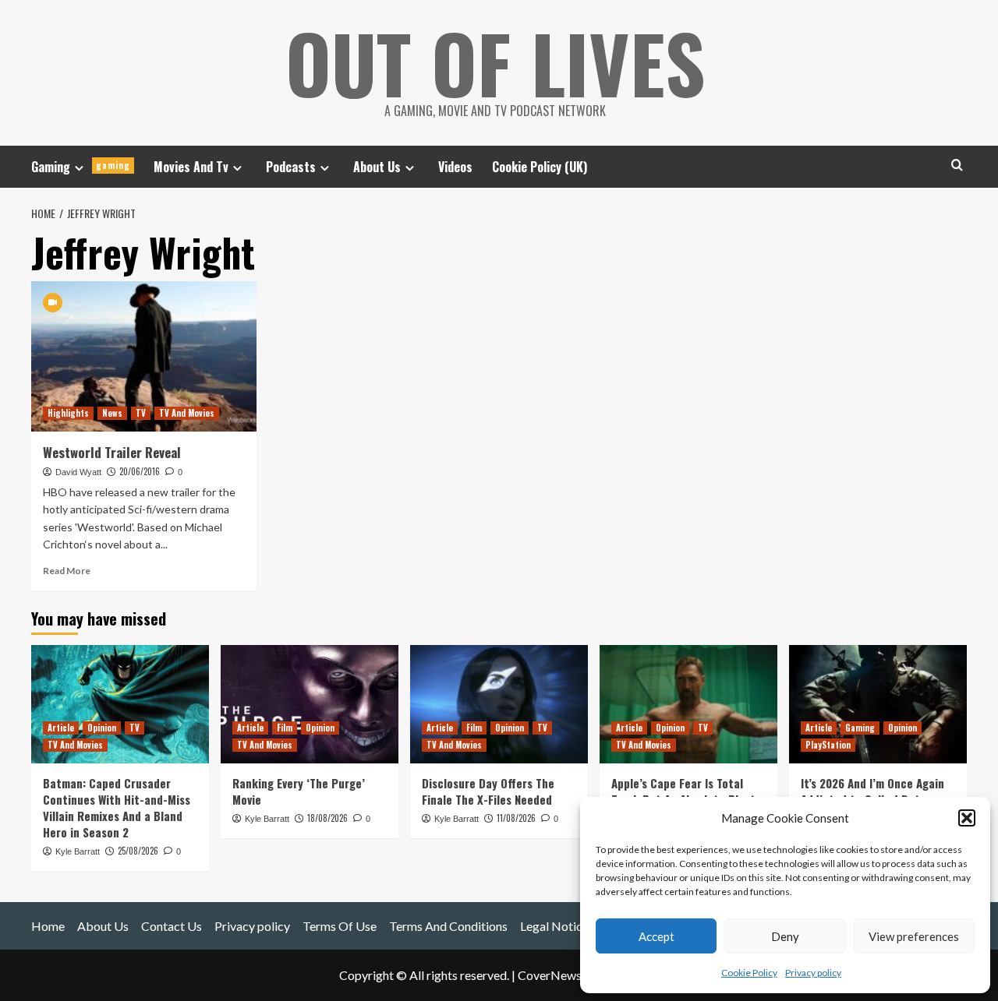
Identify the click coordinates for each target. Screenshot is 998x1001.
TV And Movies (186, 413)
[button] (967, 818)
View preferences (914, 936)
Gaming (80, 166)
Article (61, 727)
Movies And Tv (191, 166)
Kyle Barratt (77, 851)
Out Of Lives (495, 62)
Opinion (101, 727)
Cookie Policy (749, 972)
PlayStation (828, 744)
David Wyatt (78, 472)
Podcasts (291, 166)
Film (284, 727)
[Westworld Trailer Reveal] (144, 356)
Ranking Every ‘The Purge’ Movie (298, 791)
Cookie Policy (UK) (539, 166)
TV (141, 413)
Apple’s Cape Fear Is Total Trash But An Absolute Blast (683, 791)
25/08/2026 (138, 850)
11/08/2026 (516, 818)
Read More (66, 570)
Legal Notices (557, 925)
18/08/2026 (327, 818)
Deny (785, 936)
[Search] (957, 164)
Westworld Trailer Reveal (112, 452)
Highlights (68, 413)
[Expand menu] (79, 167)
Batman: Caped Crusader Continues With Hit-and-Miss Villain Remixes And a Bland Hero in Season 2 (116, 807)
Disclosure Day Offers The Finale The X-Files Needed (488, 791)
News (112, 413)
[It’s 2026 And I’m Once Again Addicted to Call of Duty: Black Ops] (878, 704)
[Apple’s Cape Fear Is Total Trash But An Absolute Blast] (688, 704)
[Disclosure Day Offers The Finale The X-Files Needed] (499, 704)
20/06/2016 (139, 471)
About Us (377, 166)
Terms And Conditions (448, 925)
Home (48, 925)
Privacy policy (813, 972)
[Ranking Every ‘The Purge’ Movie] (309, 704)
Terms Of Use (340, 925)
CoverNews (550, 975)
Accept (656, 936)
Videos (455, 166)
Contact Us (171, 925)
